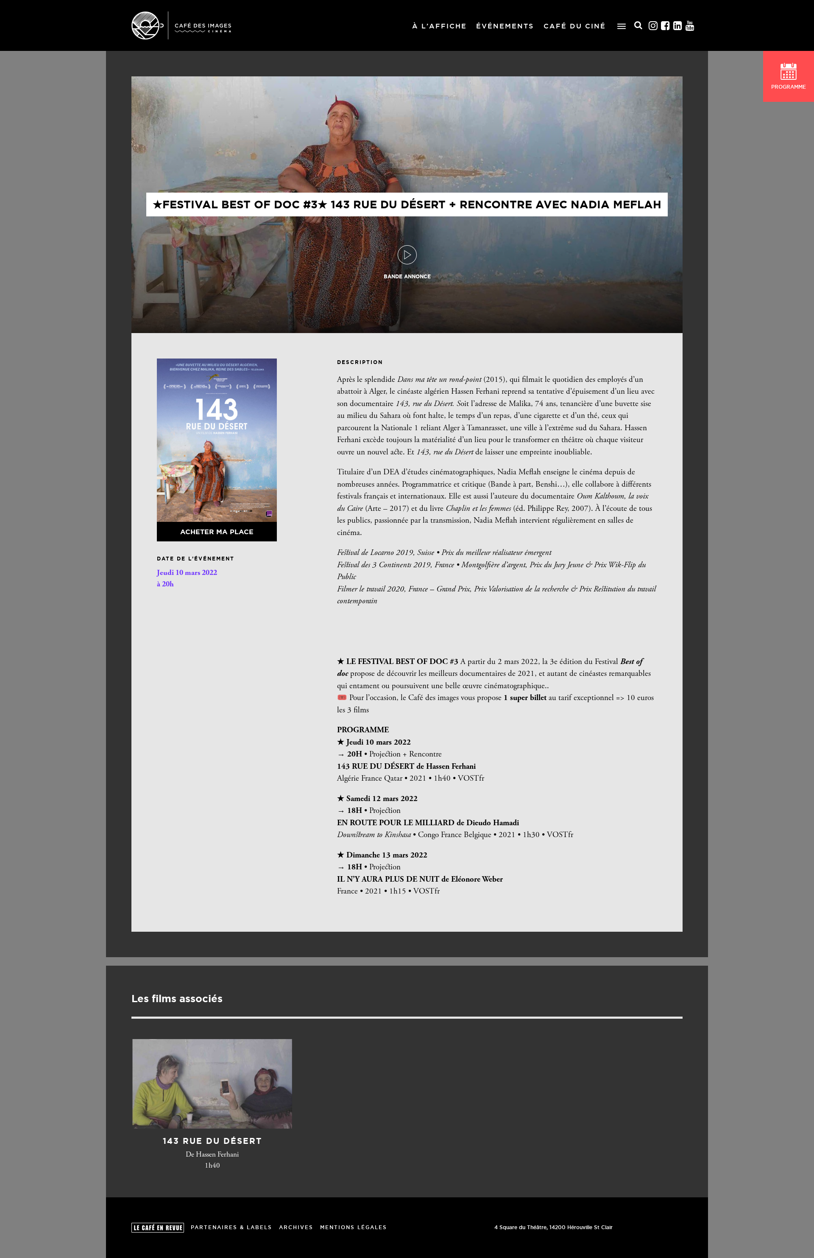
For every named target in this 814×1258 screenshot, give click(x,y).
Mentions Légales (353, 1227)
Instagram (653, 25)
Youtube (690, 25)
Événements (505, 26)
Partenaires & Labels (231, 1227)
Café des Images (181, 25)
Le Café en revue (157, 1228)
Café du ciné (575, 26)
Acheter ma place (217, 531)
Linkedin (678, 25)
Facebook (666, 25)
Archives (296, 1227)
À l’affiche (439, 26)
